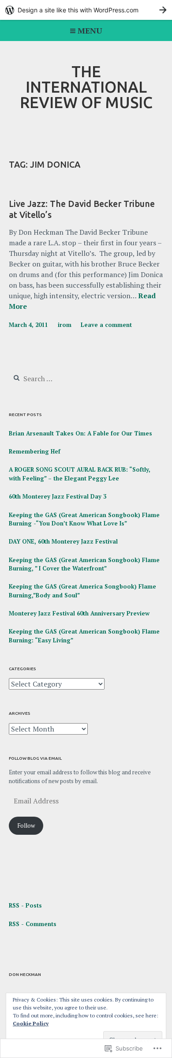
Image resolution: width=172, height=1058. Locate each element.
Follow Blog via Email (35, 758)
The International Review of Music (86, 87)
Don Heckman (25, 974)
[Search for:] (62, 379)
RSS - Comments (32, 924)
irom (64, 325)
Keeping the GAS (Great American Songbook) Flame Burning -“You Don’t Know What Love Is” (84, 519)
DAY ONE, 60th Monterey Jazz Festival (63, 541)
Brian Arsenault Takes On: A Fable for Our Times (80, 433)
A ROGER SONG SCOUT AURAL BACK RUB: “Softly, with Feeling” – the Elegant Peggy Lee (79, 473)
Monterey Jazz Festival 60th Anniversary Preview (79, 613)
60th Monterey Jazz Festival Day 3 (57, 496)
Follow (26, 825)
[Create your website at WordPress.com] (86, 10)
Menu (90, 30)
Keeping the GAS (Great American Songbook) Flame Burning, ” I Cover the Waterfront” (84, 564)
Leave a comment (106, 325)
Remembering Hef (34, 451)
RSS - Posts (25, 905)
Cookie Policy (31, 1023)
